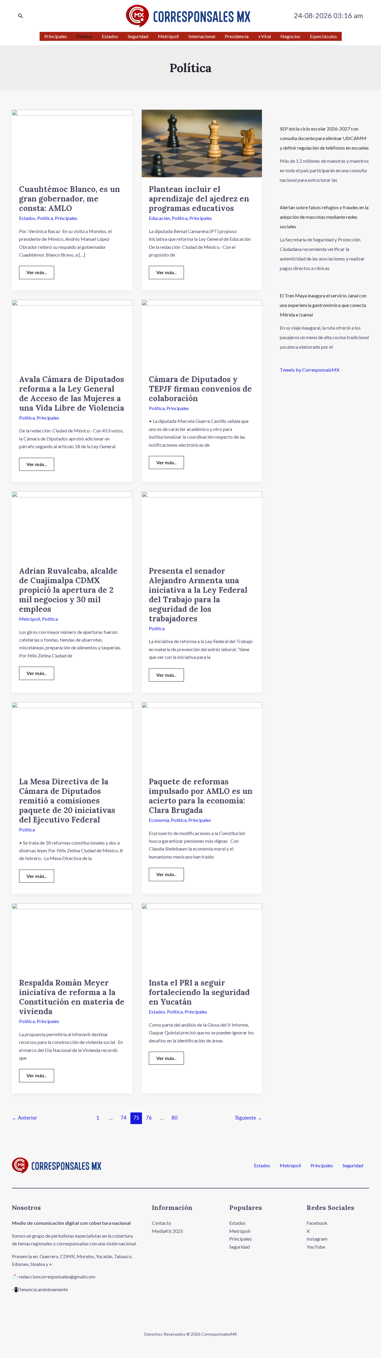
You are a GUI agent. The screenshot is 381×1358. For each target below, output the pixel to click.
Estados (27, 218)
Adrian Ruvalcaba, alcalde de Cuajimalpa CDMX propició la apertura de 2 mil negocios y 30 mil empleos (68, 590)
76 (149, 1118)
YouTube (316, 1247)
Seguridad (353, 1165)
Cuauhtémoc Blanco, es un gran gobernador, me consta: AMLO (69, 198)
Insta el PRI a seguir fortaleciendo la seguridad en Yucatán (199, 992)
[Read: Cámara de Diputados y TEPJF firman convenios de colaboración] (202, 333)
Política (45, 218)
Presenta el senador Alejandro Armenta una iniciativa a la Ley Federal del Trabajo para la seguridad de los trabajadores (198, 594)
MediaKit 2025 (167, 1231)
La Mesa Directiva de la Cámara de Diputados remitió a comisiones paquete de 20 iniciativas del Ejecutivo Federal (67, 801)
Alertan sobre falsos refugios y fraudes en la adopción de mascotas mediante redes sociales (324, 216)
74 (124, 1118)
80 (174, 1118)
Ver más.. (40, 270)
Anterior (24, 1118)
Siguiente (248, 1118)
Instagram (317, 1238)
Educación (159, 218)
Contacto (161, 1223)
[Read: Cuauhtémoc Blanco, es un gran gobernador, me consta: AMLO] (72, 143)
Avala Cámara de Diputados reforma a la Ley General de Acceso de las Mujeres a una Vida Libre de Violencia (71, 393)
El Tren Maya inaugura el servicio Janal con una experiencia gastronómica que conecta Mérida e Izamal (323, 305)
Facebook (317, 1223)
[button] (20, 16)
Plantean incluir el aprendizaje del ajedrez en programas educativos (199, 198)
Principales (66, 218)
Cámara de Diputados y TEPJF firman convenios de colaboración (200, 388)
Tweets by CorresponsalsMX (309, 370)
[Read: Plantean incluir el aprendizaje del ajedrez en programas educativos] (202, 143)
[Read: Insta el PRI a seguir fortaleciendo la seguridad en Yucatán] (202, 936)
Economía (159, 820)
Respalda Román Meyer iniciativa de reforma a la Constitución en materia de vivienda (71, 997)
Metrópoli (29, 619)
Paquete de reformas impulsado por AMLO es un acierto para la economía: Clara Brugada (200, 796)
